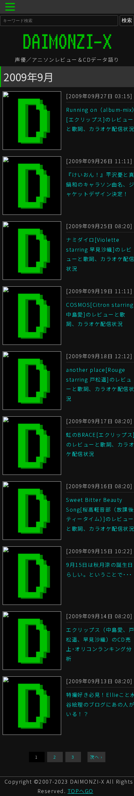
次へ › (96, 757)
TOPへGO (80, 791)
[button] (11, 7)
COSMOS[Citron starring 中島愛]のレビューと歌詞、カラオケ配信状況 (99, 314)
